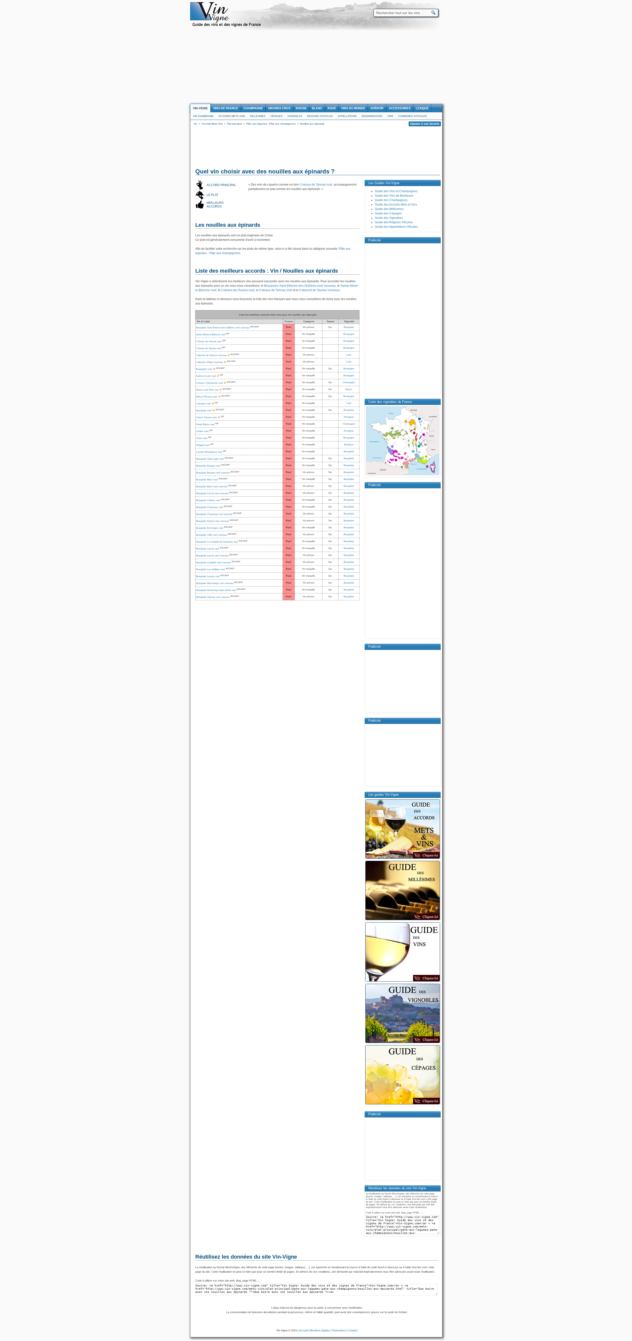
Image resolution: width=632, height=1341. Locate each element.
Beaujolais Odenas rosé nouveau (213, 597)
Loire (348, 355)
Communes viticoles (412, 116)
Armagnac (349, 417)
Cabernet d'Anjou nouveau (209, 362)
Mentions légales (320, 1330)
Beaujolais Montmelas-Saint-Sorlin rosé (216, 590)
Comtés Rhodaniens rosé (209, 452)
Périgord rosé (203, 445)
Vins (390, 116)
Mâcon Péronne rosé (206, 397)
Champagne (349, 382)
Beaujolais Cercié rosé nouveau (212, 493)
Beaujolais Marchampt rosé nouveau (214, 583)
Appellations (347, 116)
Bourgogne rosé (204, 369)
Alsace (348, 389)
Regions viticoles (320, 116)
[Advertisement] (316, 67)
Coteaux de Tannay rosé (315, 184)
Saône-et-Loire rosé (206, 376)
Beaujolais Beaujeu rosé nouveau (213, 473)
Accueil (303, 1330)
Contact (352, 1330)
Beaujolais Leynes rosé (208, 576)
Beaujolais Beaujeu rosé (208, 466)
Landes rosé (202, 431)
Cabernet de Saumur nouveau (319, 290)
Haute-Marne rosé (205, 424)
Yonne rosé (201, 438)
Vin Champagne (203, 116)
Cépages (276, 116)
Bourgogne (348, 334)
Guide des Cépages (388, 213)
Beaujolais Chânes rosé (208, 500)
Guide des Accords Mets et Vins (396, 204)
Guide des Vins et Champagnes (396, 191)
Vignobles (294, 116)
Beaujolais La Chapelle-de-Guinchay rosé (217, 542)
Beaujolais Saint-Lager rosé (210, 459)
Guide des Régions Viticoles (394, 222)
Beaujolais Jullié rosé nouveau (211, 535)
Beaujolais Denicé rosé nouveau (212, 521)
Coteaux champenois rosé (209, 383)
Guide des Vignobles (389, 218)
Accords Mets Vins (231, 116)
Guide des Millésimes (389, 209)
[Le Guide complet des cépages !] (402, 1104)
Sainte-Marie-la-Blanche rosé (210, 334)
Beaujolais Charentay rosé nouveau (214, 514)
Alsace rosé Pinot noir (207, 390)
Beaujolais (349, 327)
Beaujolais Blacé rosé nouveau (211, 486)
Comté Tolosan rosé (206, 417)
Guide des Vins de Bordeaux (394, 195)
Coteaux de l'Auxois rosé (238, 290)
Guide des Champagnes (391, 200)
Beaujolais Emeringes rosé (209, 528)
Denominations (372, 116)
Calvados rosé (203, 403)
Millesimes (257, 116)
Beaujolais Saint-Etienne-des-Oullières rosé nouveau (300, 285)
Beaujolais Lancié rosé (207, 549)
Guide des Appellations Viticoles (396, 226)
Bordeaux (349, 444)
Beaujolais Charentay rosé (209, 507)
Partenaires (339, 1330)
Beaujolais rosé (204, 410)
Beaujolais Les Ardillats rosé (210, 569)
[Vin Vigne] (227, 26)
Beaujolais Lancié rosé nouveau (212, 555)
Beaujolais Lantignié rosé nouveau (213, 562)
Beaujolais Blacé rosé (207, 479)
